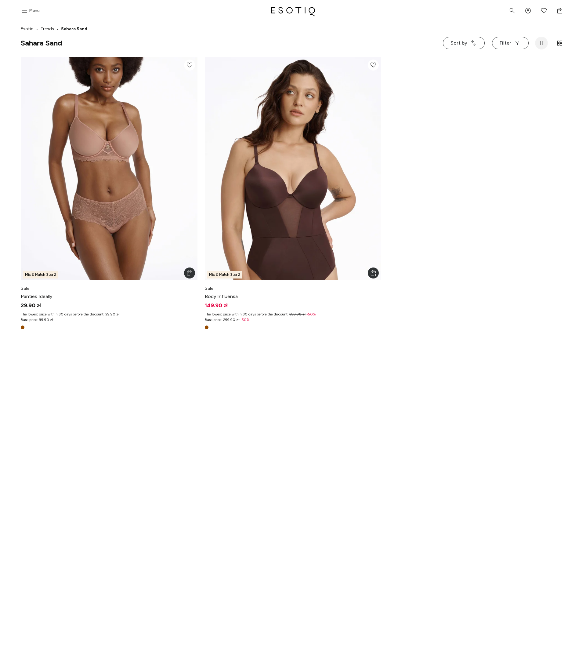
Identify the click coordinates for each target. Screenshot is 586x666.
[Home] (293, 10)
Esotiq (27, 28)
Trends (47, 28)
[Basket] (559, 10)
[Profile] (528, 10)
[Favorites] (543, 10)
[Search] (512, 10)
